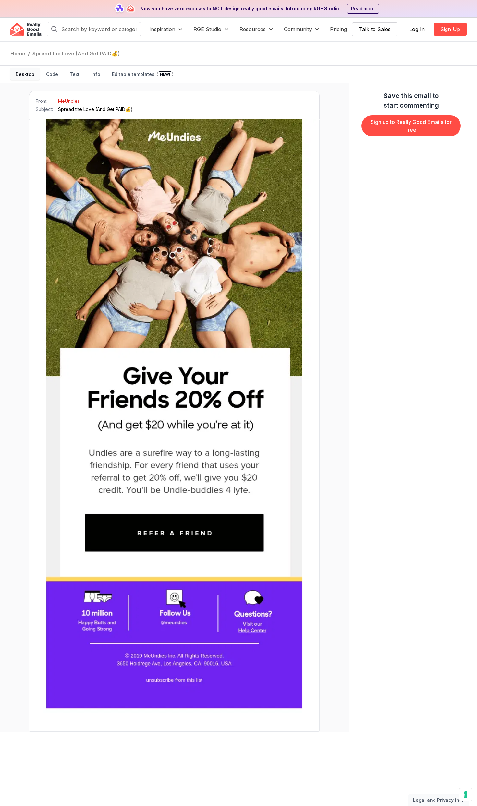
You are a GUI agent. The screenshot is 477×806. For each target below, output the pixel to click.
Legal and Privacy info (438, 800)
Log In (417, 29)
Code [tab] (52, 74)
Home (17, 53)
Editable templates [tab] (141, 74)
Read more (363, 8)
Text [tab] (75, 74)
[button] (166, 29)
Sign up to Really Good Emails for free (411, 126)
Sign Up (450, 29)
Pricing (338, 29)
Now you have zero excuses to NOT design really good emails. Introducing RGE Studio (239, 8)
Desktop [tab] (25, 74)
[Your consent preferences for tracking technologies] (465, 794)
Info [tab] (95, 74)
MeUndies (69, 101)
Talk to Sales (375, 29)
